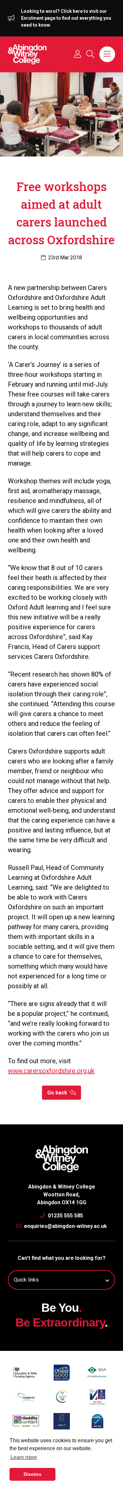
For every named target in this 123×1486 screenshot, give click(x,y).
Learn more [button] (23, 1457)
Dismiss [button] (32, 1474)
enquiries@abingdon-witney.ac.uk (65, 1226)
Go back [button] (58, 1093)
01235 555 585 (65, 1215)
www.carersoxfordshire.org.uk (51, 1071)
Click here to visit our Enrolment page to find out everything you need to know (66, 18)
